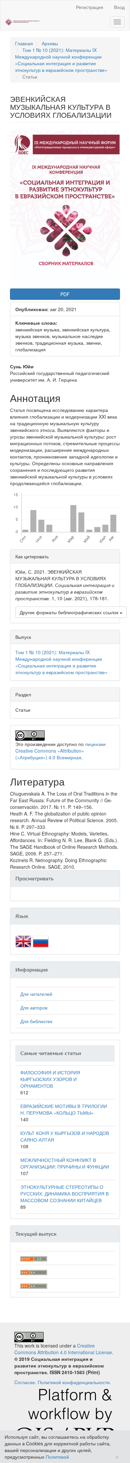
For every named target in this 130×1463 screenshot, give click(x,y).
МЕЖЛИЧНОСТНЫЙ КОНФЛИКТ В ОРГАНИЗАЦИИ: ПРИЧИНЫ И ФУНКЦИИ (64, 1163)
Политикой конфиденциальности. (74, 1382)
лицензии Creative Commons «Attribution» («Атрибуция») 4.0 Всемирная (60, 751)
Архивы (50, 43)
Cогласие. (25, 1382)
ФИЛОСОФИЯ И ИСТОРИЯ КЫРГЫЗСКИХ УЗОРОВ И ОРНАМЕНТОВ (50, 1079)
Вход (119, 7)
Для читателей (36, 994)
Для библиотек (36, 1021)
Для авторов (33, 1007)
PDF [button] (65, 294)
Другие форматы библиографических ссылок (70, 612)
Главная (24, 43)
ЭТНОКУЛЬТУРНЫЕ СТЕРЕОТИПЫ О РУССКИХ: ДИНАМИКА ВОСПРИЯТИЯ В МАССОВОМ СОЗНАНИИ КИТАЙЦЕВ (64, 1193)
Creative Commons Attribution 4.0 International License (63, 1349)
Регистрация (89, 7)
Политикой (57, 1456)
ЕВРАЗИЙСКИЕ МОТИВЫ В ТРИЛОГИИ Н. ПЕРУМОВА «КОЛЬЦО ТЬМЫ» (63, 1109)
